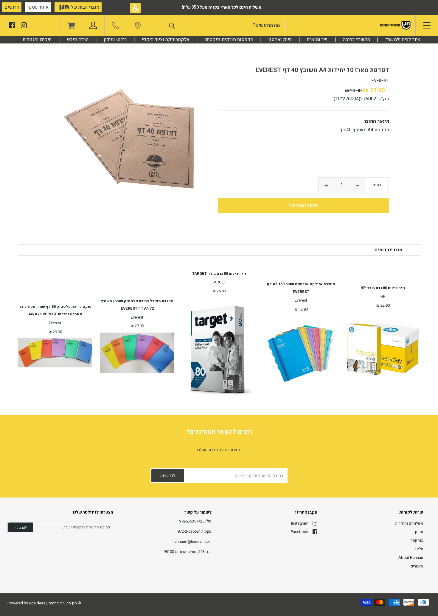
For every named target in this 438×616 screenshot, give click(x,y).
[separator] (356, 39)
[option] (134, 140)
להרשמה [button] (20, 527)
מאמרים (417, 566)
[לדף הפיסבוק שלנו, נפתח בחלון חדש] (12, 25)
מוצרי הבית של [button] (84, 7)
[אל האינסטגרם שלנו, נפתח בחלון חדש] (24, 25)
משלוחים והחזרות (409, 523)
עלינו (419, 549)
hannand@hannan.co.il (192, 541)
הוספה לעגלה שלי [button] (303, 205)
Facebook (299, 531)
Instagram (299, 523)
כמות (376, 185)
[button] (172, 25)
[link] (138, 26)
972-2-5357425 (191, 521)
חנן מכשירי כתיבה (63, 603)
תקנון (419, 531)
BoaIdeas (37, 603)
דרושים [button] (11, 7)
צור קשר (417, 540)
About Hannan (410, 557)
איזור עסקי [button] (38, 7)
